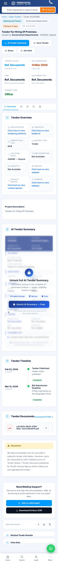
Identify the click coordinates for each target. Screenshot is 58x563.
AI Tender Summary (17, 43)
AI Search (49, 10)
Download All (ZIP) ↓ (44, 417)
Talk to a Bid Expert (30, 503)
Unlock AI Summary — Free (30, 304)
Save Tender (43, 43)
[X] (49, 524)
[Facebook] (38, 524)
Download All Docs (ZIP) (30, 510)
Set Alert (28, 50)
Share (10, 50)
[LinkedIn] (44, 524)
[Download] (46, 427)
